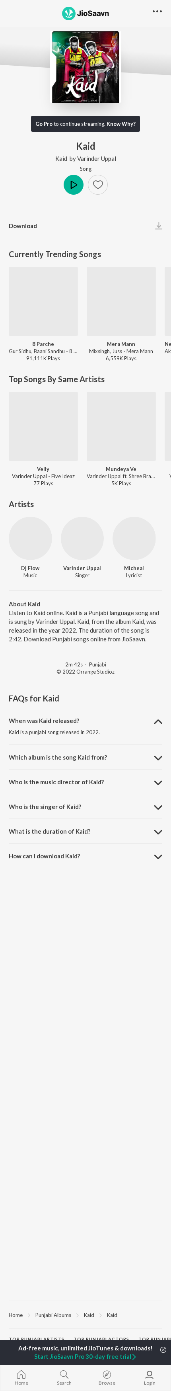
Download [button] (23, 225)
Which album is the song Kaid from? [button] (58, 757)
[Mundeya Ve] (121, 426)
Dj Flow (30, 568)
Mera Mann (121, 344)
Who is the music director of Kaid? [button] (56, 781)
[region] (85, 1314)
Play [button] (74, 185)
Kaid (61, 158)
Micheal (134, 568)
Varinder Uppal (96, 158)
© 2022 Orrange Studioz (85, 671)
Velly (43, 469)
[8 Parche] (43, 301)
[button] (98, 185)
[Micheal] (134, 538)
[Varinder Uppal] (82, 538)
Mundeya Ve (121, 469)
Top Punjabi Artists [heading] (36, 1339)
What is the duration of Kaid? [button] (49, 831)
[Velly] (43, 426)
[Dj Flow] (30, 538)
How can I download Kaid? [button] (44, 856)
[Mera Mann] (121, 301)
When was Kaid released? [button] (44, 720)
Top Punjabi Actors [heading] (101, 1339)
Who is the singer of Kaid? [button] (45, 806)
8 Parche (43, 344)
